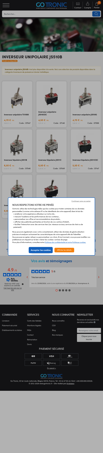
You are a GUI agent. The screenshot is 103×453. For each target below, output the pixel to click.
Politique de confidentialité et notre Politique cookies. (65, 242)
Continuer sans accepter (81, 201)
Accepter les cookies (41, 249)
